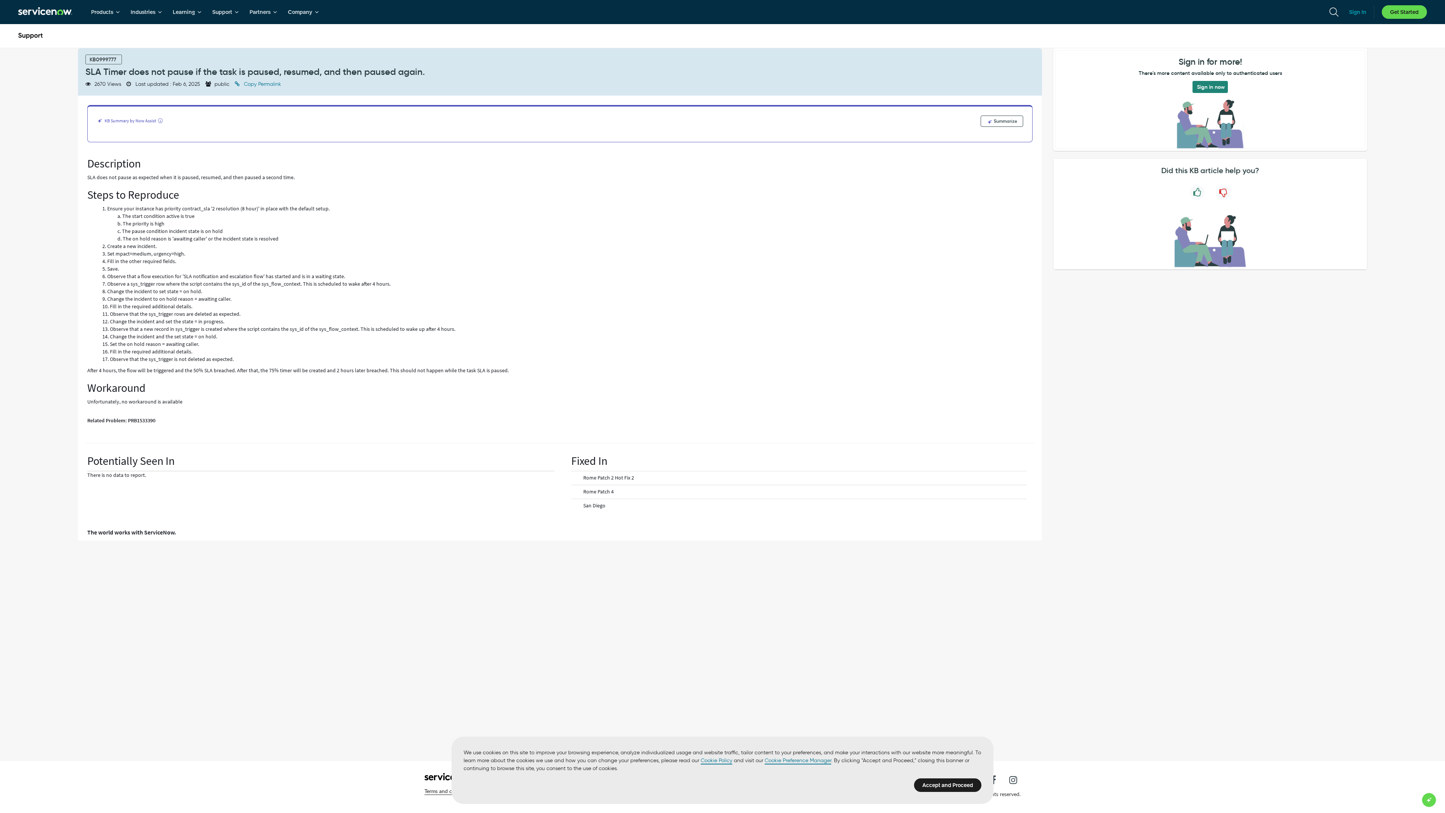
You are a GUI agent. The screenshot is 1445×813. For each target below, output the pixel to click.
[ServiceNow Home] (45, 12)
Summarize (1005, 121)
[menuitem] (105, 12)
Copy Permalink (261, 84)
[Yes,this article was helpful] (1197, 192)
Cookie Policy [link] (716, 760)
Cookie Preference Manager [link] (798, 760)
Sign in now (1211, 87)
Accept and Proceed (947, 785)
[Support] (30, 36)
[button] (448, 791)
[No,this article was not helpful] (1223, 192)
